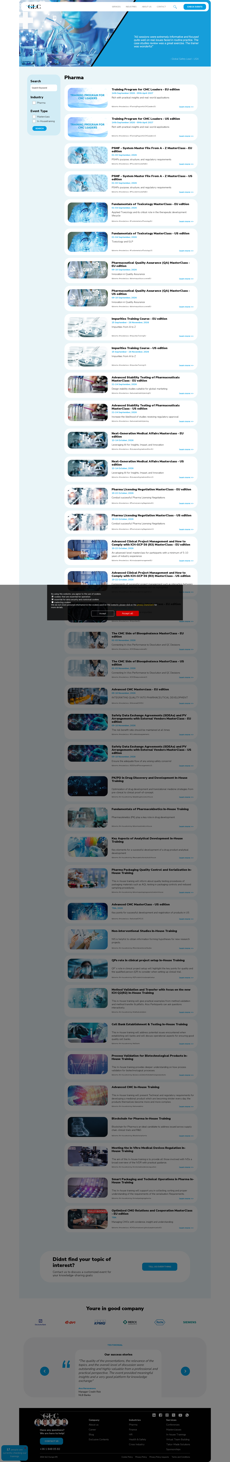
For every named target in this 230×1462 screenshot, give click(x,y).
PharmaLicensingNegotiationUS (142, 529)
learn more (186, 106)
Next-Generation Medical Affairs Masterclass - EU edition (148, 435)
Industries (131, 6)
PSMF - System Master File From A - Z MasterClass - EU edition (152, 149)
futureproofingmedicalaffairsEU (142, 449)
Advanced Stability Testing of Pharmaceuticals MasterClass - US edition (146, 407)
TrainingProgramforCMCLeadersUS (143, 136)
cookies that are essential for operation (72, 596)
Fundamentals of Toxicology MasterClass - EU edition (150, 204)
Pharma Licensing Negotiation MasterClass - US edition (151, 515)
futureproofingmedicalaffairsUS (142, 477)
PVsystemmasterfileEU (139, 164)
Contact (161, 6)
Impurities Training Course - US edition (139, 348)
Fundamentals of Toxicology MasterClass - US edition (150, 233)
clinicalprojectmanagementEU (141, 560)
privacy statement (145, 605)
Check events (194, 6)
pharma (115, 106)
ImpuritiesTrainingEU (138, 336)
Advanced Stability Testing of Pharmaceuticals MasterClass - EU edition (146, 379)
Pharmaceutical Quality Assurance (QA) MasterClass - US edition (151, 292)
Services (116, 6)
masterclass (124, 106)
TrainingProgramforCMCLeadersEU (143, 106)
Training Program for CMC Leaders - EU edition (146, 89)
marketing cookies (62, 602)
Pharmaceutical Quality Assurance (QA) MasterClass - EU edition (151, 264)
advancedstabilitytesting (140, 421)
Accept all (127, 613)
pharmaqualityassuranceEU (141, 278)
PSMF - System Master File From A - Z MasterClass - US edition (152, 177)
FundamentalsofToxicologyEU (141, 221)
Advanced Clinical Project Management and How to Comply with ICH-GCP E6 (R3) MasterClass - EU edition (151, 543)
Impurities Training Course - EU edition (139, 319)
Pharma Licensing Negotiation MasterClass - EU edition (151, 489)
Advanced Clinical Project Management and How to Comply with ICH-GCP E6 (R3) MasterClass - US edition (151, 574)
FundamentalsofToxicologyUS (141, 250)
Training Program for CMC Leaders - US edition (146, 119)
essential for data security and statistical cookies (76, 599)
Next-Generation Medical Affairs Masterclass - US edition (148, 463)
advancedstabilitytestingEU (141, 393)
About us (146, 6)
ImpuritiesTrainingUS (138, 365)
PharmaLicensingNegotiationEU (142, 503)
